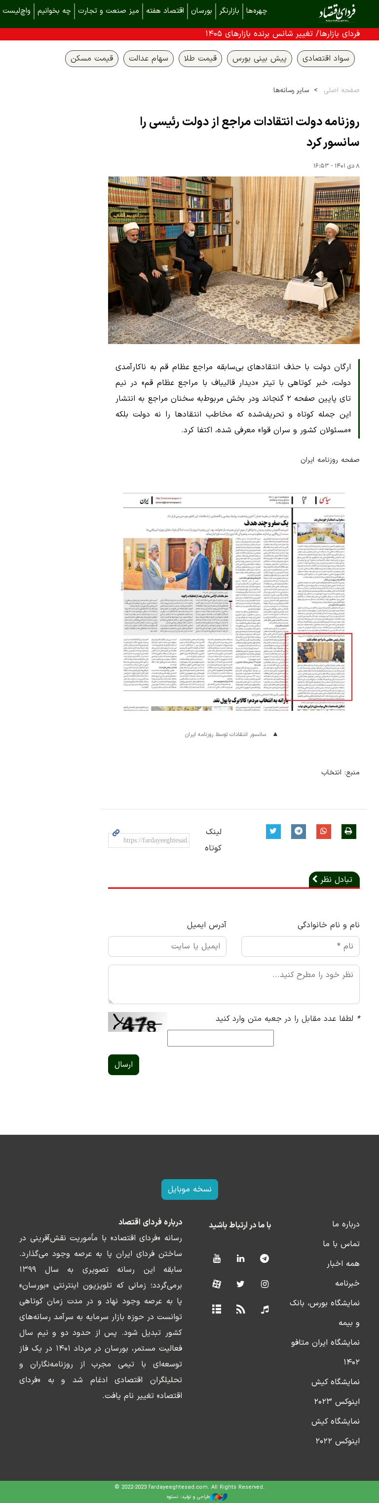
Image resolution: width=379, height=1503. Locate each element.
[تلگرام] (265, 1259)
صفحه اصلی (342, 90)
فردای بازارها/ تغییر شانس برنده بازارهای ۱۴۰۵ (282, 34)
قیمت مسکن (92, 59)
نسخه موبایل (190, 1189)
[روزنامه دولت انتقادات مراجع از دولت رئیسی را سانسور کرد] (234, 260)
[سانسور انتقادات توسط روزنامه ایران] (234, 607)
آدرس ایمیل (207, 925)
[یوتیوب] (216, 1259)
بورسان (201, 11)
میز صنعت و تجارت (108, 11)
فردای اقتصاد (323, 13)
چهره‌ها (256, 11)
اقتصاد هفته (165, 11)
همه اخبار (343, 1264)
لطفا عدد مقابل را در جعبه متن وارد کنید (288, 1019)
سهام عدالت (148, 59)
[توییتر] (240, 1285)
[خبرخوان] (240, 1310)
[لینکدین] (240, 1259)
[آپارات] (216, 1285)
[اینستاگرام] (265, 1285)
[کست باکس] (265, 1310)
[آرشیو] (216, 1310)
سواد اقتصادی (326, 59)
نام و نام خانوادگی (329, 925)
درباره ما (346, 1224)
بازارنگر (229, 11)
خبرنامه (347, 1284)
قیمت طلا (200, 59)
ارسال (123, 1065)
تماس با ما (341, 1244)
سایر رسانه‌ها (291, 90)
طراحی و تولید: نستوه (188, 1497)
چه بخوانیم (54, 11)
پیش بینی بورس (259, 59)
